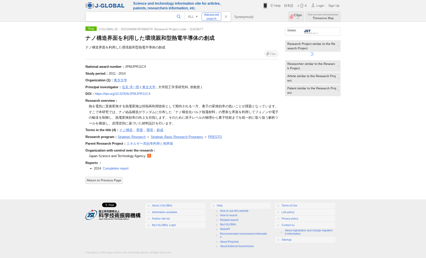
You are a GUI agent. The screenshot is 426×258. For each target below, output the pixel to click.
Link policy (288, 212)
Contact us (288, 225)
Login (320, 5)
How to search (228, 215)
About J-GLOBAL (162, 205)
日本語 (288, 5)
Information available (164, 212)
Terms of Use (289, 205)
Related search (229, 220)
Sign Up (333, 5)
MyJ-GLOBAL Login (164, 225)
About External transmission (237, 246)
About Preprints (229, 241)
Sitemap (287, 239)
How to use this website (234, 210)
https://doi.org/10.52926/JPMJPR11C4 (122, 94)
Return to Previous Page (104, 180)
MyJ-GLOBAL (228, 224)
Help (277, 5)
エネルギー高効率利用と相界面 (149, 143)
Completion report (115, 168)
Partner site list (161, 218)
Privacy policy (290, 218)
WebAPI (225, 229)
